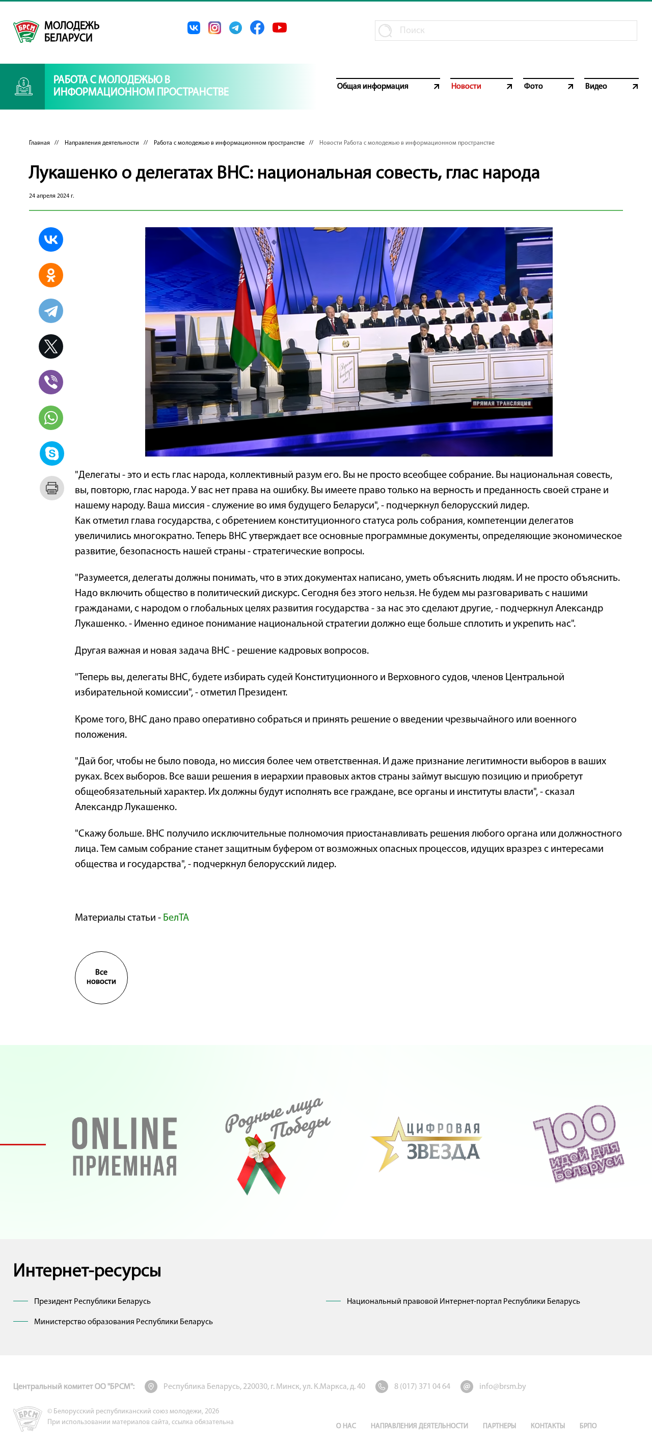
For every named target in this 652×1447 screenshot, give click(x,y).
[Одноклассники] (51, 275)
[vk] (193, 27)
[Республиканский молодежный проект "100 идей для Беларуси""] (578, 1144)
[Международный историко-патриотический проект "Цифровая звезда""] (427, 1144)
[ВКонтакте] (51, 239)
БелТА (176, 918)
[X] (51, 346)
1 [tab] (23, 1144)
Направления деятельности (102, 143)
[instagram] (214, 27)
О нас (346, 1426)
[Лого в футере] (27, 1419)
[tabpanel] (124, 1144)
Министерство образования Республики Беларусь (123, 1322)
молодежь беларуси (71, 32)
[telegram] (235, 27)
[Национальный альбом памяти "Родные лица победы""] (275, 1144)
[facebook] (257, 27)
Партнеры (499, 1426)
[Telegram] (51, 311)
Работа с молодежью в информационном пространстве (229, 143)
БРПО (588, 1426)
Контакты (548, 1426)
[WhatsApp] (51, 418)
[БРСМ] (26, 31)
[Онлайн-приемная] (124, 1144)
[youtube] (280, 27)
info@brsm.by (502, 1387)
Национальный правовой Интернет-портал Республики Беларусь (463, 1302)
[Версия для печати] (52, 488)
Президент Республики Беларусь (92, 1302)
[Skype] (52, 453)
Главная (39, 143)
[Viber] (51, 382)
